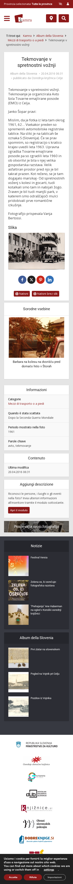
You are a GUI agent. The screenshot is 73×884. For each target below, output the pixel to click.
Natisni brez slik (47, 294)
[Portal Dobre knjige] (36, 839)
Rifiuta (32, 877)
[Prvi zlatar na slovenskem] (18, 658)
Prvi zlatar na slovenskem (45, 649)
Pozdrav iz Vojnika (41, 698)
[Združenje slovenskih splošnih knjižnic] (36, 809)
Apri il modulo (19, 510)
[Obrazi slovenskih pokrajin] (36, 824)
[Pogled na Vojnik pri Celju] (18, 682)
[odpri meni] (7, 18)
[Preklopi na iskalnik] (64, 18)
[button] (57, 348)
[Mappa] (51, 18)
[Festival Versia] (18, 566)
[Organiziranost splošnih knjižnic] (36, 761)
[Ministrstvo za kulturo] (37, 745)
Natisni (23, 294)
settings (49, 870)
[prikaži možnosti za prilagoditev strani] (60, 4)
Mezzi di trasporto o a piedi (26, 404)
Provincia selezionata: (28, 4)
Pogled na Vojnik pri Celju (45, 673)
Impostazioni (55, 877)
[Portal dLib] (36, 793)
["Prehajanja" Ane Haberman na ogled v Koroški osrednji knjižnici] (18, 615)
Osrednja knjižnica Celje (47, 78)
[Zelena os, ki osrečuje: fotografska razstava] (18, 590)
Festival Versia (39, 557)
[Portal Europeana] (36, 777)
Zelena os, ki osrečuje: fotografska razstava (43, 583)
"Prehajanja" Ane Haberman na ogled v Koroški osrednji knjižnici (46, 610)
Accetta (13, 877)
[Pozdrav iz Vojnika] (18, 706)
